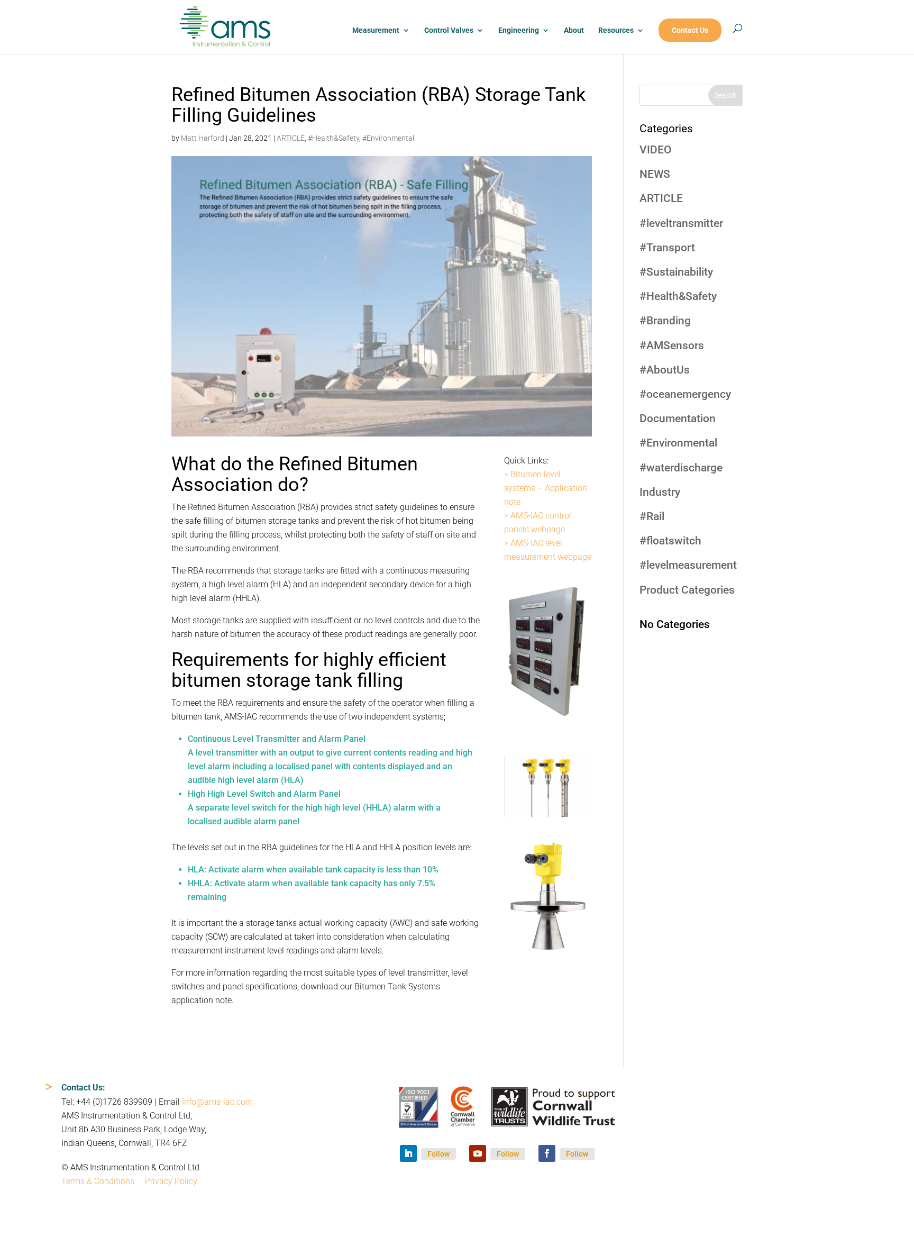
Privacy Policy (171, 1181)
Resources (616, 30)
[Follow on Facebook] (546, 1153)
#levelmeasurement (688, 565)
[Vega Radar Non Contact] (548, 953)
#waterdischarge (681, 467)
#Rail (651, 516)
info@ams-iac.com (217, 1102)
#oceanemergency (685, 394)
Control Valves (448, 30)
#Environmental (388, 138)
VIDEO (655, 149)
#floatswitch (670, 540)
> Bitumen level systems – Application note (545, 488)
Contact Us (690, 30)
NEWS (654, 174)
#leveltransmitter (681, 223)
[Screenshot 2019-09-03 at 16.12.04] (548, 817)
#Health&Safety (333, 138)
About (574, 30)
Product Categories (687, 590)
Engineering (518, 30)
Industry (659, 492)
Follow (438, 1154)
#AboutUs (664, 369)
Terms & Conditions (97, 1181)
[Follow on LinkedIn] (408, 1153)
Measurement (375, 30)
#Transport (667, 247)
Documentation (677, 418)
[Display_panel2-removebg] (548, 731)
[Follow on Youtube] (477, 1153)
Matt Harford (202, 138)
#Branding (665, 320)
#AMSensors (671, 345)
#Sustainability (676, 272)
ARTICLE (291, 138)
